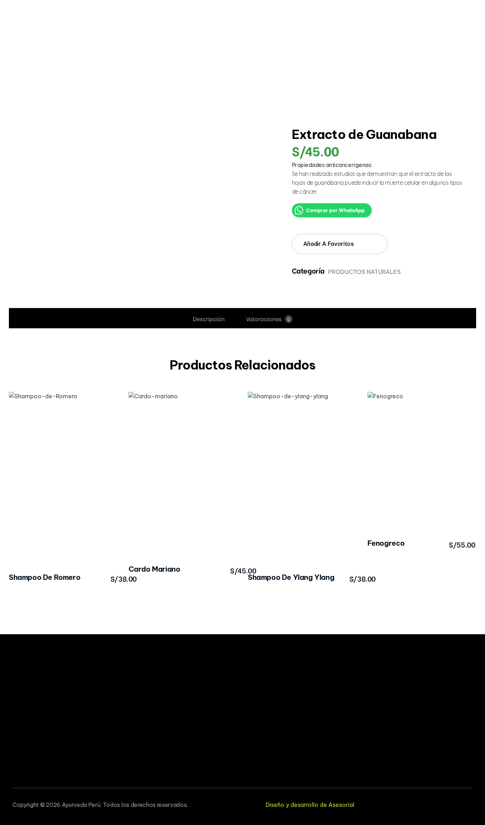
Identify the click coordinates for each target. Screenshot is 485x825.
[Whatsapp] (452, 803)
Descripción (209, 318)
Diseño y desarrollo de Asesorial (310, 804)
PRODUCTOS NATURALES (364, 271)
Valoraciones (268, 318)
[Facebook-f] (434, 803)
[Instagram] (470, 803)
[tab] (208, 318)
